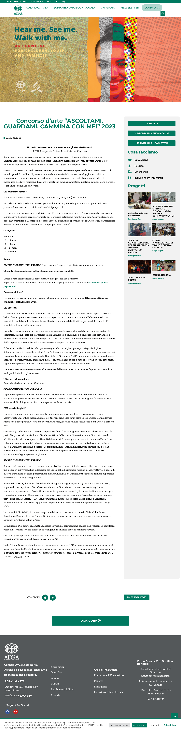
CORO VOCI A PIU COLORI (137, 278)
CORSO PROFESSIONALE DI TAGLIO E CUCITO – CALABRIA (162, 244)
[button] (162, 13)
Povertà (98, 681)
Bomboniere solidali (62, 689)
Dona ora (152, 7)
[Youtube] (15, 711)
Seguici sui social (17, 705)
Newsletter (130, 7)
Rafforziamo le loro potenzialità (137, 214)
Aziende (55, 695)
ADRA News (37, 2)
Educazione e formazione (109, 675)
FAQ (63, 2)
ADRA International (18, 2)
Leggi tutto (155, 725)
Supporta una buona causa (74, 7)
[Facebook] (7, 711)
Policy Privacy (170, 725)
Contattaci (52, 2)
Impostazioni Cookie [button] (120, 725)
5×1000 (55, 678)
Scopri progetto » (134, 219)
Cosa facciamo (37, 7)
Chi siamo (108, 7)
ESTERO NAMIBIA (161, 275)
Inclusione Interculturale (108, 692)
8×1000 (55, 683)
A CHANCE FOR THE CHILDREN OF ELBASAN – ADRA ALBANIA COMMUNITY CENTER (163, 211)
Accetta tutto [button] (139, 725)
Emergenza (100, 686)
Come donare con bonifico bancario (155, 662)
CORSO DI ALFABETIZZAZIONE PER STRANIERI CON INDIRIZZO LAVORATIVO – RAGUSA (138, 246)
